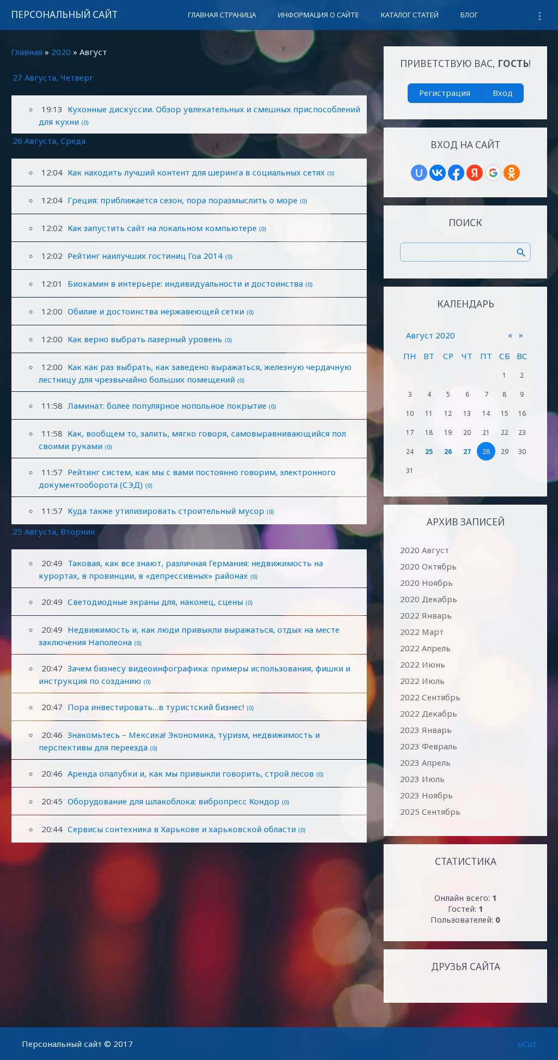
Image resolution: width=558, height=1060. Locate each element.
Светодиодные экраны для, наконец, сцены (155, 601)
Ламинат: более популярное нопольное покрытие (167, 405)
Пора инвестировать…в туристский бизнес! (156, 706)
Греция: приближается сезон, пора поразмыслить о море (183, 200)
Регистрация (444, 92)
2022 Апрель (425, 648)
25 (429, 451)
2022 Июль (422, 680)
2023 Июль (422, 778)
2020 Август (424, 549)
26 (448, 451)
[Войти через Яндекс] (474, 173)
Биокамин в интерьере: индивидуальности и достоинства (185, 283)
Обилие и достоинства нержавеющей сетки (156, 311)
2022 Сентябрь (430, 697)
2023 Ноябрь (426, 795)
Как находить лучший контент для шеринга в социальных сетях (196, 172)
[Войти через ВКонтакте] (437, 173)
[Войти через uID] (419, 173)
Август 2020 (430, 335)
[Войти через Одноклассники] (512, 173)
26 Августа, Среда (49, 140)
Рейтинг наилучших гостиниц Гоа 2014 (145, 255)
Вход (503, 92)
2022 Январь (426, 615)
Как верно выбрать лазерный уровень (145, 339)
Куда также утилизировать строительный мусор (166, 510)
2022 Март (422, 631)
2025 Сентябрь (430, 811)
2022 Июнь (422, 664)
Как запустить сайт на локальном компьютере (162, 227)
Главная (27, 51)
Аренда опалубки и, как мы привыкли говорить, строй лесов (191, 773)
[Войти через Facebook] (456, 173)
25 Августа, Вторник (54, 531)
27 (467, 451)
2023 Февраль (428, 746)
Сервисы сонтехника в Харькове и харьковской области (182, 828)
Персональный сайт (64, 14)
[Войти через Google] (493, 173)
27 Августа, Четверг (53, 77)
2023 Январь (426, 729)
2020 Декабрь (428, 598)
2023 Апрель (425, 762)
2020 (61, 51)
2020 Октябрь (428, 566)
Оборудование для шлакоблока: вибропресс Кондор (174, 801)
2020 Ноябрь (426, 582)
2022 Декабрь (428, 713)
